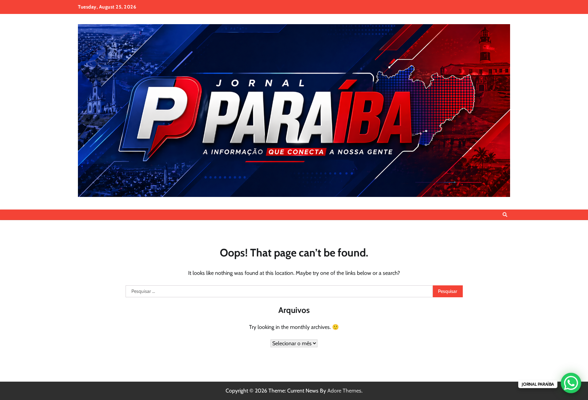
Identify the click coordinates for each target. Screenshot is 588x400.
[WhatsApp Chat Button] (571, 383)
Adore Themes (344, 390)
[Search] (505, 215)
